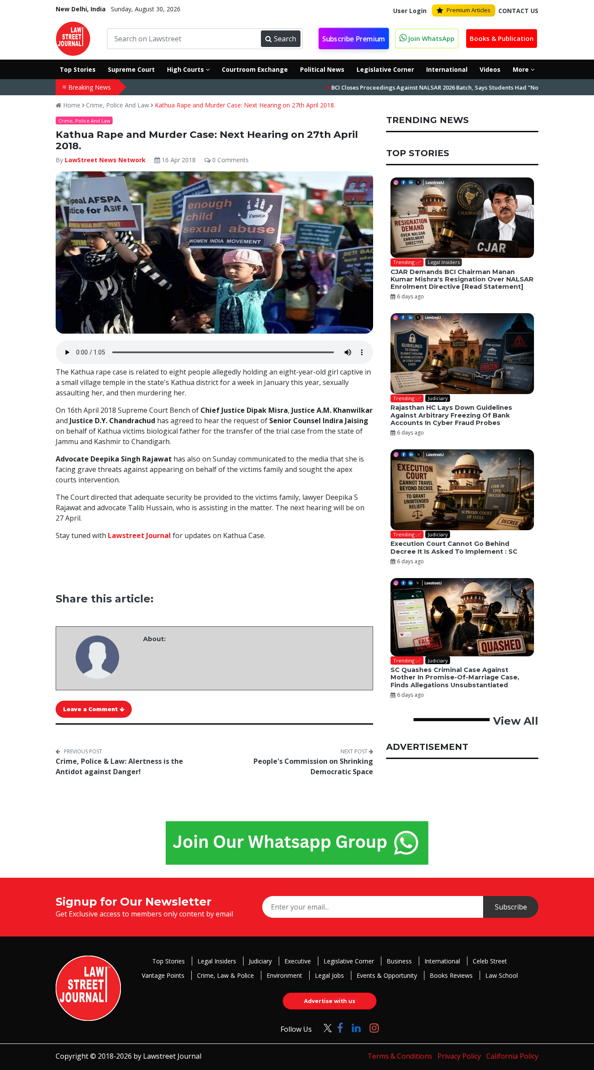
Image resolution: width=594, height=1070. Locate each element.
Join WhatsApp (430, 38)
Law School (501, 975)
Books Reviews (451, 975)
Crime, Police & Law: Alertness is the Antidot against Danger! (119, 766)
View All (515, 721)
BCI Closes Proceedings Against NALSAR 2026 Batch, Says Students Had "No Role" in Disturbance (431, 87)
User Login (410, 11)
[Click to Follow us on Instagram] (374, 1027)
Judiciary (260, 961)
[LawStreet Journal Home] (73, 38)
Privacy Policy (459, 1056)
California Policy (512, 1056)
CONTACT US (518, 11)
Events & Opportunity (387, 975)
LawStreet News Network (105, 160)
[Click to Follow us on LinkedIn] (356, 1027)
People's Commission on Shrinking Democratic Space (313, 766)
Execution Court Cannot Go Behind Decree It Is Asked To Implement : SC (453, 547)
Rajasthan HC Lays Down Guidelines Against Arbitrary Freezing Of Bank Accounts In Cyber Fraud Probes (451, 415)
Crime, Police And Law (117, 105)
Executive (297, 961)
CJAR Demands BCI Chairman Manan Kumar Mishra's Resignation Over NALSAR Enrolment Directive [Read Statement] (462, 279)
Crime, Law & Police (225, 975)
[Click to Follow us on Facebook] (340, 1027)
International (442, 961)
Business (399, 961)
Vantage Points (163, 975)
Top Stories (168, 961)
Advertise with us (329, 1001)
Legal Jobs (329, 975)
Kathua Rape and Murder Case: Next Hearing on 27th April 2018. (245, 105)
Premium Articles (469, 10)
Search (285, 38)
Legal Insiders (216, 961)
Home (70, 105)
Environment (284, 975)
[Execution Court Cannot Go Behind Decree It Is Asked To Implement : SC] (462, 489)
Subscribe (511, 907)
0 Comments (229, 160)
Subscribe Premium (353, 38)
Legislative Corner (349, 961)
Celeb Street (490, 961)
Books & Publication (502, 38)
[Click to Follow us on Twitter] (324, 1027)
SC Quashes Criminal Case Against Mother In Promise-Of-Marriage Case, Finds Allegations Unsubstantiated (454, 677)
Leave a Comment (91, 709)
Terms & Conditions (399, 1056)
